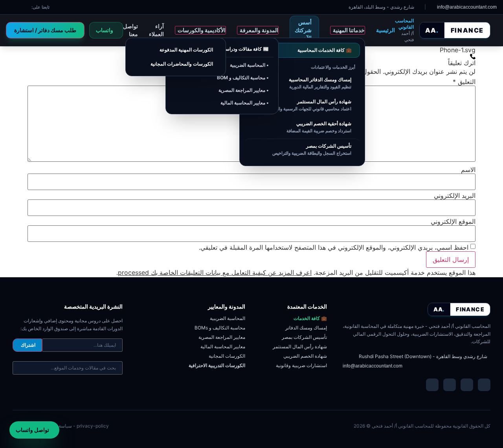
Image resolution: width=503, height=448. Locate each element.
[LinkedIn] (484, 385)
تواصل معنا (130, 30)
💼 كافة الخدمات (310, 318)
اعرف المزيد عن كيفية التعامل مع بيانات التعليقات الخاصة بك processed (215, 272)
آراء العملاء (156, 30)
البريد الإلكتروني (454, 195)
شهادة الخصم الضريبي (305, 356)
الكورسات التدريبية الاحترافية (217, 365)
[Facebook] (467, 385)
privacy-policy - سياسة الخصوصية (73, 426)
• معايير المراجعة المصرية (243, 90)
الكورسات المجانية (227, 356)
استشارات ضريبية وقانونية (301, 365)
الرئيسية (385, 30)
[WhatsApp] (432, 385)
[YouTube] (449, 385)
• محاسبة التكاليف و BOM (243, 77)
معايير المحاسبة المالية (222, 346)
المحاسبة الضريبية (227, 318)
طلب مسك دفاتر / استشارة (45, 30)
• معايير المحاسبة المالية (244, 103)
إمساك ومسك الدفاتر (306, 328)
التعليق (464, 82)
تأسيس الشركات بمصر (304, 337)
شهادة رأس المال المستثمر (300, 346)
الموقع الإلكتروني (453, 221)
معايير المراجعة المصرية (221, 337)
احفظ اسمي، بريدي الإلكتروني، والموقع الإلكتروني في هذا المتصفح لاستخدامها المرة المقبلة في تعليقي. (333, 247)
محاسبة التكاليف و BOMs (220, 328)
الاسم (468, 169)
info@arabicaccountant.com (372, 366)
